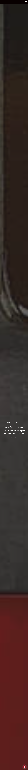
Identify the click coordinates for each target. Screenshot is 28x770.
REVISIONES (18, 422)
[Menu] (26, 2)
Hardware (9, 422)
